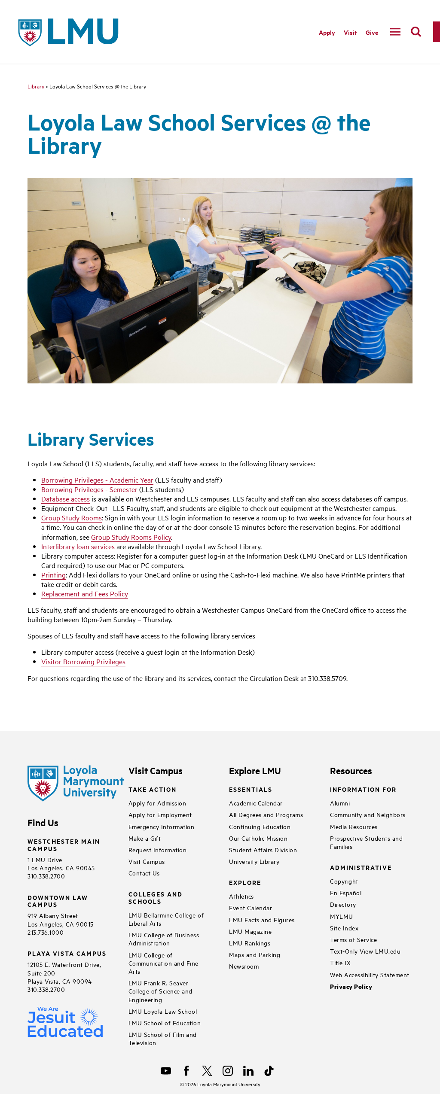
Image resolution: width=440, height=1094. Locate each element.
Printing (53, 574)
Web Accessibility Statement (369, 974)
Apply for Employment (160, 814)
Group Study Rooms (71, 517)
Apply (327, 31)
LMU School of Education (164, 1022)
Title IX (340, 962)
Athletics (241, 896)
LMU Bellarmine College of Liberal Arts (166, 919)
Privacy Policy (351, 986)
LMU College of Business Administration (163, 938)
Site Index (344, 928)
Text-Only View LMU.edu (365, 951)
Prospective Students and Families (366, 842)
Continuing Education (259, 826)
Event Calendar (250, 907)
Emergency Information (161, 826)
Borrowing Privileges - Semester (89, 489)
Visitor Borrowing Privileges (83, 661)
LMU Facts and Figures (262, 919)
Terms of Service (353, 939)
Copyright (344, 881)
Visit (350, 31)
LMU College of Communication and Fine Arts (163, 963)
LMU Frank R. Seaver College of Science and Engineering (160, 991)
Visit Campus (146, 861)
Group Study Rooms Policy (131, 536)
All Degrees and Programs (266, 814)
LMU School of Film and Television (162, 1038)
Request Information (157, 849)
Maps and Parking (254, 954)
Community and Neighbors (368, 814)
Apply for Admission (157, 803)
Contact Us (144, 873)
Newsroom (244, 966)
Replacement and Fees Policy (84, 593)
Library (36, 86)
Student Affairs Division (263, 849)
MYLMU (341, 916)
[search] (416, 31)
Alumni (340, 803)
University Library (254, 861)
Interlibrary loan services (78, 546)
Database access (65, 498)
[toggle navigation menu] (395, 31)
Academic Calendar (256, 803)
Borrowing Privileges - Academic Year (97, 479)
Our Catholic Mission (258, 838)
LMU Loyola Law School (162, 1011)
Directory (343, 904)
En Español (345, 892)
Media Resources (354, 826)
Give (372, 31)
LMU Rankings (249, 943)
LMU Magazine (250, 931)
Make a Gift (144, 838)
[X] (207, 1071)
